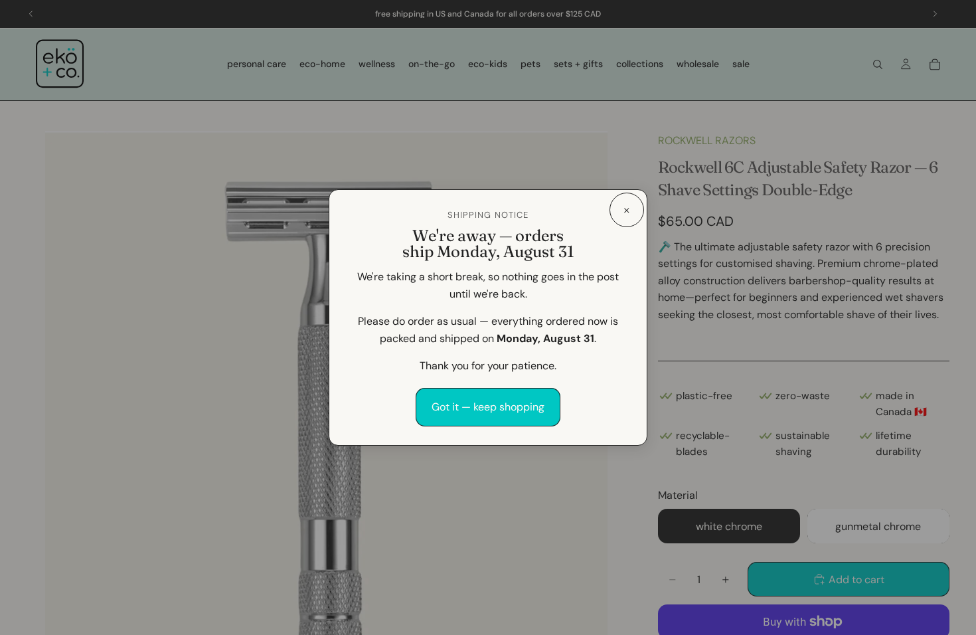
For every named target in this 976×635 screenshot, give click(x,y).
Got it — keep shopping (488, 407)
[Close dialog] (626, 210)
